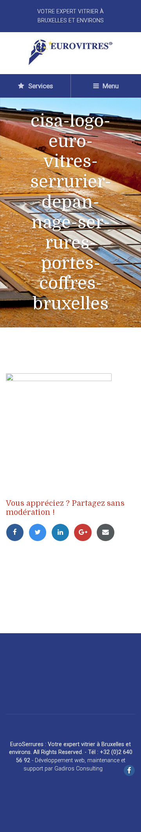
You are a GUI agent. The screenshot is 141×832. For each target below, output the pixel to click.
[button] (12, 820)
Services (40, 86)
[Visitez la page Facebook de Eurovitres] (129, 771)
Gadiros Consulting (78, 768)
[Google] (85, 532)
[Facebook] (17, 532)
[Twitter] (40, 532)
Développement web (60, 760)
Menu (110, 86)
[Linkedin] (62, 532)
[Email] (107, 532)
